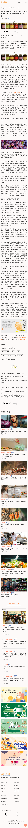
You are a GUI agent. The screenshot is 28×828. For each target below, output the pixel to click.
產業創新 (9, 452)
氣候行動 (9, 569)
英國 (13, 352)
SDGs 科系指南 (4, 804)
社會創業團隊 (4, 798)
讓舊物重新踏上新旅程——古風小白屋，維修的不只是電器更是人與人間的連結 (14, 679)
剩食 (3, 359)
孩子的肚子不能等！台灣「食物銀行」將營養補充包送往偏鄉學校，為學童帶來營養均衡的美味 (14, 655)
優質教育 (5, 625)
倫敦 (18, 352)
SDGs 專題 (16, 788)
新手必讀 (16, 785)
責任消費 (9, 429)
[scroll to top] (25, 825)
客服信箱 (16, 798)
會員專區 (20, 2)
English (3, 791)
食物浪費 (4, 348)
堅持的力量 (12, 348)
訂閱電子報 (16, 801)
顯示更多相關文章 (14, 603)
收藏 (14, 31)
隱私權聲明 (14, 820)
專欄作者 (3, 788)
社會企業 (19, 356)
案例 (9, 18)
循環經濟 (3, 452)
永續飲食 (10, 8)
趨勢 (10, 625)
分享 (1, 31)
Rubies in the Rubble (8, 356)
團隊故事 (3, 785)
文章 (5, 8)
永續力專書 (16, 791)
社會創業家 (16, 8)
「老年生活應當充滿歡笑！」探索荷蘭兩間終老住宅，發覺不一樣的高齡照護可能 (14, 642)
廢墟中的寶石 (5, 352)
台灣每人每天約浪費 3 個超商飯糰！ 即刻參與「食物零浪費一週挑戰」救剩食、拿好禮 (13, 572)
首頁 (2, 8)
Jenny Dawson (11, 359)
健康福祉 (5, 639)
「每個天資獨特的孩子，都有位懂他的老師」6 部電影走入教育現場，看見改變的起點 (14, 629)
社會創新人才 (4, 801)
